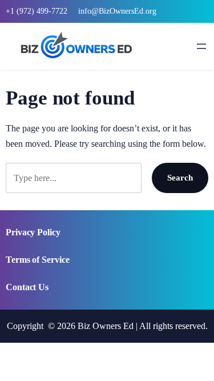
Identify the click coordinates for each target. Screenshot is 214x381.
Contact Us (27, 287)
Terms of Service (37, 259)
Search (180, 177)
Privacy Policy (33, 232)
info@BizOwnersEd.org (117, 11)
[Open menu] (201, 46)
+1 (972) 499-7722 (36, 11)
